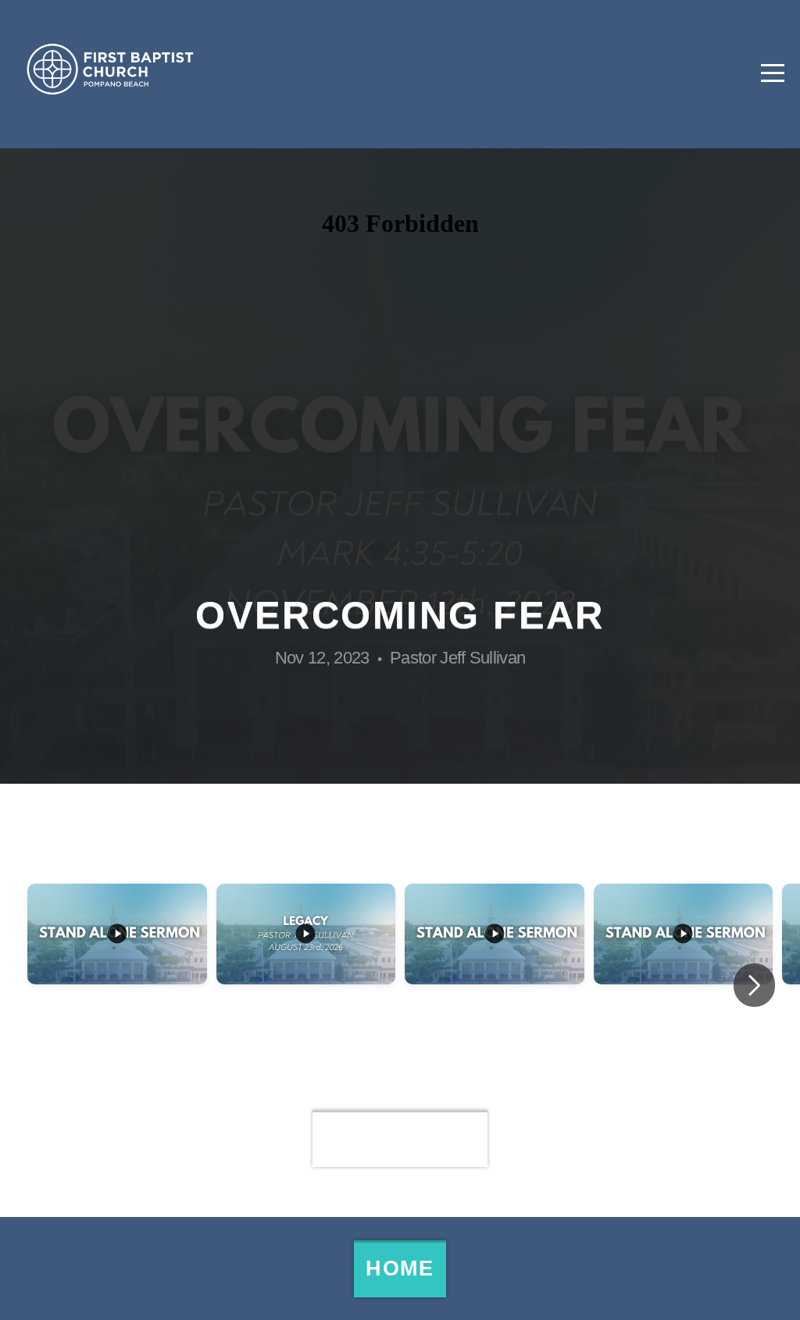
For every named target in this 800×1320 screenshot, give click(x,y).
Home (400, 1268)
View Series (400, 1138)
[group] (117, 985)
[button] (754, 985)
